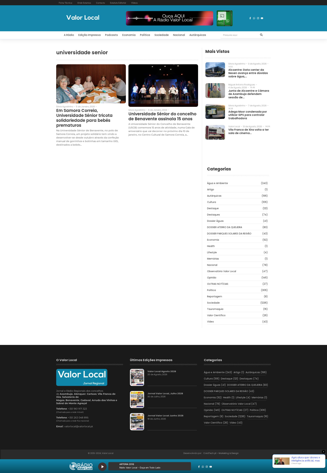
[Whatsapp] (254, 18)
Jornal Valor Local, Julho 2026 (165, 393)
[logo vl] (83, 17)
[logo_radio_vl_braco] (81, 466)
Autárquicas (197, 35)
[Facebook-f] (250, 18)
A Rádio (69, 35)
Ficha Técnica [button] (65, 3)
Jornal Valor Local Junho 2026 (165, 415)
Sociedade (161, 35)
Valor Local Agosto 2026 (161, 371)
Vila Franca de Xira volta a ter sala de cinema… (248, 131)
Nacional (179, 35)
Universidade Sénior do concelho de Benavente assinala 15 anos (162, 116)
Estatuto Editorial (118, 3)
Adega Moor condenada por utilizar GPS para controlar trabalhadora (247, 115)
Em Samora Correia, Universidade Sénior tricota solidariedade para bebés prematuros (84, 118)
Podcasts (111, 35)
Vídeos (134, 3)
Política (145, 35)
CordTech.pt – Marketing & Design (221, 453)
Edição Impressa (89, 35)
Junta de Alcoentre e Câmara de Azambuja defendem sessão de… (248, 94)
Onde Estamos (84, 3)
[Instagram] (258, 18)
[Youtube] (262, 18)
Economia (129, 35)
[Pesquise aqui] (261, 35)
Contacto (100, 3)
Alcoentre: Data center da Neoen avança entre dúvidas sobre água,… (248, 73)
